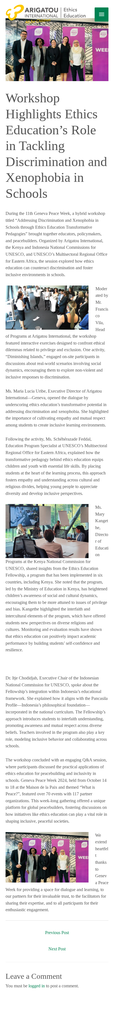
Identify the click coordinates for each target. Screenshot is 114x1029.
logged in (36, 985)
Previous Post (57, 932)
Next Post (57, 948)
